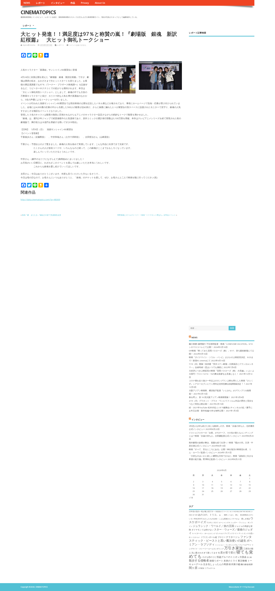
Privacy (85, 2)
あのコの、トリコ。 (208, 514)
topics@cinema (29, 45)
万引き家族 (233, 547)
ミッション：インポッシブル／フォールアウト (233, 545)
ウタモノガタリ (213, 522)
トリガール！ (196, 537)
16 (194, 488)
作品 (72, 2)
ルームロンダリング (216, 548)
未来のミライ (230, 560)
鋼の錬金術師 (247, 564)
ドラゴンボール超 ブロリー (213, 537)
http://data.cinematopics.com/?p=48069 (40, 199)
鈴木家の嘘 (234, 564)
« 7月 (191, 497)
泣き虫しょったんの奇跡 (215, 564)
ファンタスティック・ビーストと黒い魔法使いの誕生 (220, 538)
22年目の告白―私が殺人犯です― (202, 511)
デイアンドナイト (231, 533)
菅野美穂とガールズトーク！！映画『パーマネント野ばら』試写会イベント (146, 215)
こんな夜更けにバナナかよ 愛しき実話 (234, 519)
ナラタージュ (233, 537)
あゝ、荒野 (223, 515)
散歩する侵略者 (199, 560)
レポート (40, 2)
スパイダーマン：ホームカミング (204, 533)
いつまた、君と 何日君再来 (237, 515)
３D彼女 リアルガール (206, 568)
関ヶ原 (193, 568)
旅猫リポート (216, 560)
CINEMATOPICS (38, 12)
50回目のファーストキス (224, 512)
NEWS (26, 2)
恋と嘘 (249, 557)
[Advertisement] (221, 179)
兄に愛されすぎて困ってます (204, 552)
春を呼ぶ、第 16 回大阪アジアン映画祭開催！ (209, 397)
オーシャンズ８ (224, 523)
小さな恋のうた (209, 557)
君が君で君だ (228, 552)
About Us (100, 2)
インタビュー (58, 2)
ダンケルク (220, 533)
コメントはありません (77, 45)
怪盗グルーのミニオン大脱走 (231, 556)
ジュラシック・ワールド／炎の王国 (213, 526)
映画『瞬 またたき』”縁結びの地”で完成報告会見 (41, 215)
